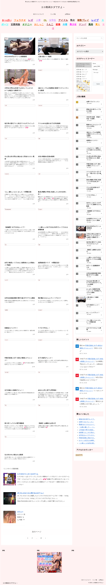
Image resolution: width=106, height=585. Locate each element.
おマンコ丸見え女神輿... (87, 440)
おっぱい (7, 20)
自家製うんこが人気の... (87, 432)
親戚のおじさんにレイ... (87, 424)
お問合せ (101, 580)
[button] (101, 38)
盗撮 (58, 24)
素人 (97, 24)
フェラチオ (20, 20)
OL (45, 20)
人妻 (38, 20)
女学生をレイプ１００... (87, 435)
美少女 (73, 24)
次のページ (36, 532)
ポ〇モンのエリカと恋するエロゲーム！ (30, 493)
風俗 (90, 24)
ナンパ (82, 24)
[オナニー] (9, 517)
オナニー (27, 24)
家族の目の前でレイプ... (87, 419)
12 (41, 538)
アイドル (63, 20)
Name (94, 63)
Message (95, 69)
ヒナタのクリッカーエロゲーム (27, 474)
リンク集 (94, 580)
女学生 (52, 20)
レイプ (95, 20)
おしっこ (39, 24)
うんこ (49, 24)
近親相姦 (15, 24)
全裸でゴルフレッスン (86, 422)
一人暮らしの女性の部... (87, 443)
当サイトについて (86, 580)
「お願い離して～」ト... (87, 427)
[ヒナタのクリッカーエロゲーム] (9, 479)
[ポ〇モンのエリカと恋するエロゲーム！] (9, 498)
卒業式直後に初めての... (87, 438)
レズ (30, 20)
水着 (65, 24)
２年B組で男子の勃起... (86, 430)
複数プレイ (83, 20)
